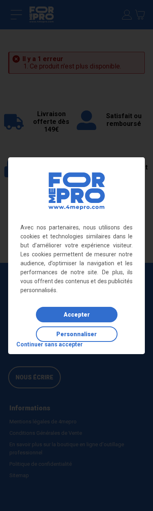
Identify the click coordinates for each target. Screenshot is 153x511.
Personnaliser (76, 334)
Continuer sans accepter (49, 344)
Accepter (77, 314)
